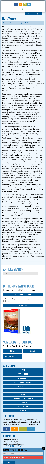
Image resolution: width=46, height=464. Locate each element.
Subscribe (9, 462)
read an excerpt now (23, 294)
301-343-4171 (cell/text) (12, 446)
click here (23, 305)
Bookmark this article (9, 23)
